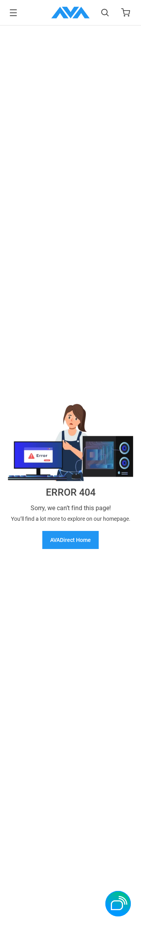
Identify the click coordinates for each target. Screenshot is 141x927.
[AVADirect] (70, 12)
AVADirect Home (70, 540)
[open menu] (13, 12)
